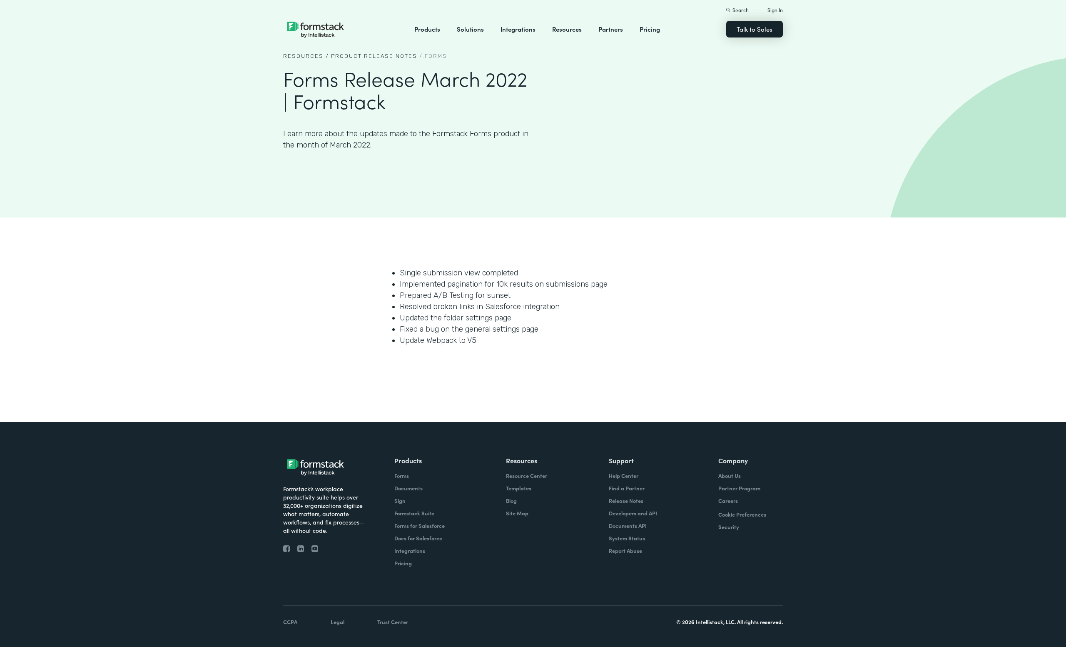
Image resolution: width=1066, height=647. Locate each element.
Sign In (775, 9)
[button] (427, 29)
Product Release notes (374, 56)
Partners (610, 29)
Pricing (650, 29)
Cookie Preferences (742, 514)
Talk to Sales (754, 29)
